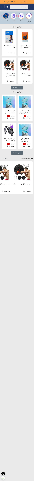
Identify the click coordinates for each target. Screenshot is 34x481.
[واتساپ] (3, 478)
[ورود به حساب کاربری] (7, 7)
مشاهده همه (4, 159)
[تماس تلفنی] (3, 473)
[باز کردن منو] (31, 6)
